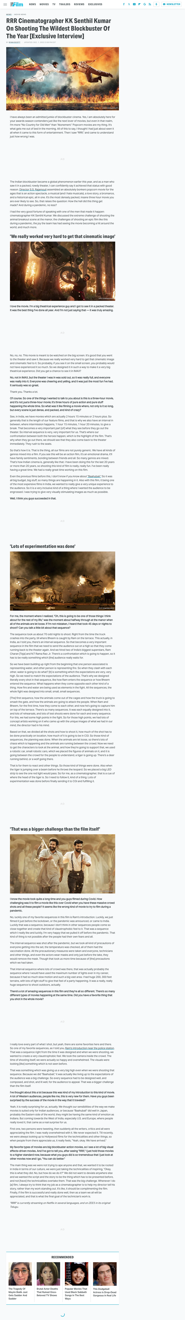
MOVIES (44, 4)
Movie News (20, 14)
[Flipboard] (139, 5)
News (9, 14)
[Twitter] (129, 5)
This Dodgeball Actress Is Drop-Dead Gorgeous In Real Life (104, 1292)
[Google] (144, 5)
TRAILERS (64, 4)
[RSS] (149, 5)
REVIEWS (79, 4)
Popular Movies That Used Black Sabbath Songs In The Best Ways (76, 1293)
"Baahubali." (94, 476)
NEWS (32, 4)
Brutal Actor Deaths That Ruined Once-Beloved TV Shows (47, 1292)
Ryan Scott (14, 42)
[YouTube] (134, 5)
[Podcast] (156, 4)
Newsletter (173, 4)
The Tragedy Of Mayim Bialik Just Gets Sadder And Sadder (18, 1293)
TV (53, 4)
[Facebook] (123, 5)
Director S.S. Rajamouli (33, 189)
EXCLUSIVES (95, 4)
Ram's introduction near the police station (89, 1048)
